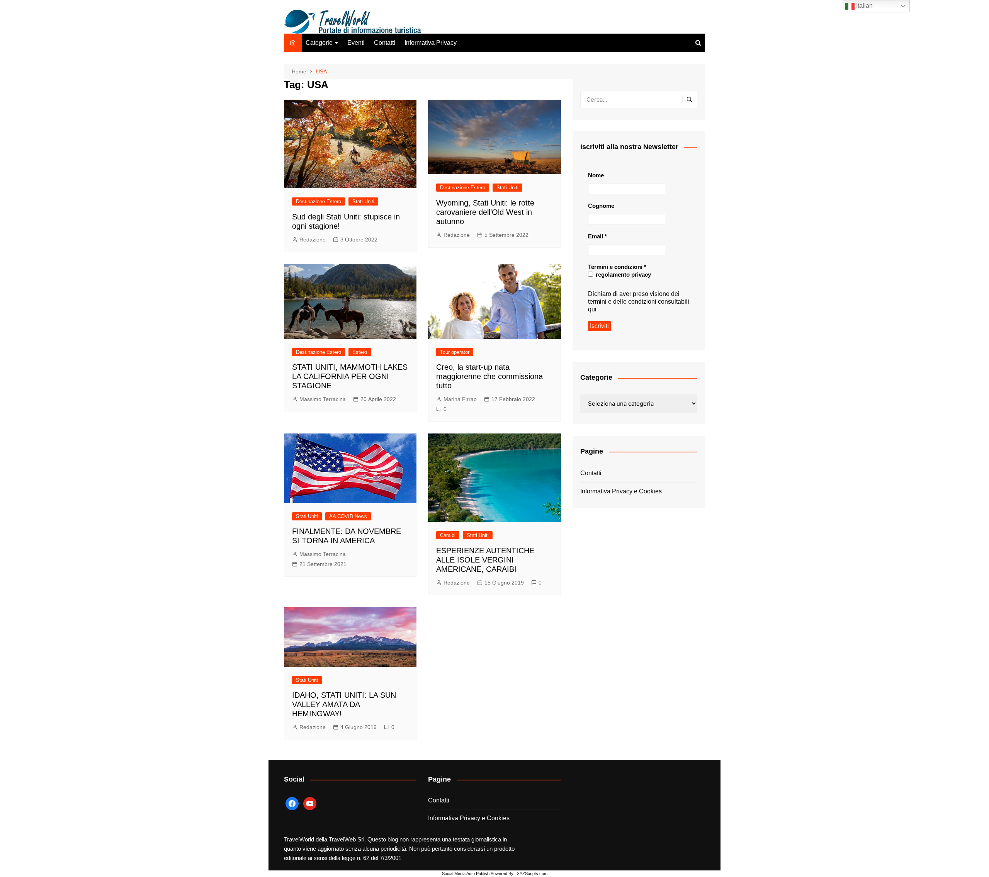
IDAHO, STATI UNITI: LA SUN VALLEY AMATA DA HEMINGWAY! (344, 704)
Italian (864, 5)
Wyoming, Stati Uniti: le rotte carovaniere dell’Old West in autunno (485, 212)
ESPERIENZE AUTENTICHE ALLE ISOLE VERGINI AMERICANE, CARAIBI (485, 559)
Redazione (312, 239)
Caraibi (447, 535)
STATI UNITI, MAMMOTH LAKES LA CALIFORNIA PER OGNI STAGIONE (350, 376)
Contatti (384, 42)
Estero (359, 352)
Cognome (601, 205)
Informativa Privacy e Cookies (621, 491)
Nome (596, 175)
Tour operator (454, 352)
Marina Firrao (460, 399)
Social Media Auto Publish (465, 873)
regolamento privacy (622, 274)
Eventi (356, 42)
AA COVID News (348, 516)
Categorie (319, 42)
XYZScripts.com (532, 873)
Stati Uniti (363, 201)
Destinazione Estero (318, 201)
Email (597, 236)
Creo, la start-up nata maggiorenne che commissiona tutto (489, 376)
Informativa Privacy (430, 42)
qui (592, 309)
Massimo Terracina (322, 399)
